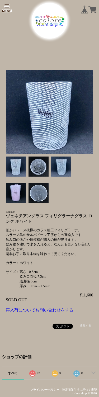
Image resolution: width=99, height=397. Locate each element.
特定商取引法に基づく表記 (79, 389)
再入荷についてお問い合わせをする (39, 310)
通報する (85, 325)
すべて (13, 373)
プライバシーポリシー (44, 389)
